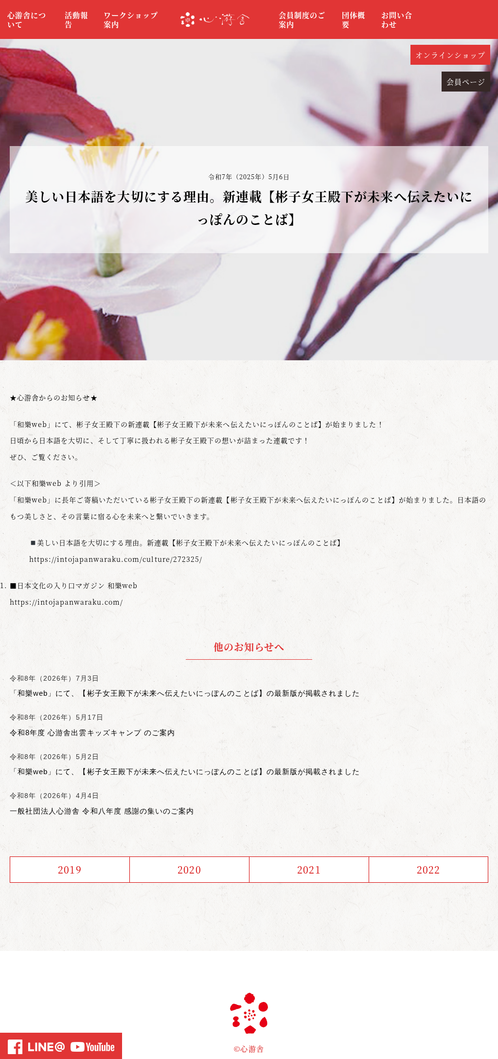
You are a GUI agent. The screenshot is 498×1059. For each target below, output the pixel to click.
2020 (189, 869)
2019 (69, 869)
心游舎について (26, 19)
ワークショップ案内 (131, 19)
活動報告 (76, 19)
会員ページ (465, 81)
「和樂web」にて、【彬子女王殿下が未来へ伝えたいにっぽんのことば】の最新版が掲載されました (185, 693)
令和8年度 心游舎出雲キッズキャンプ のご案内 (92, 732)
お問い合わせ (396, 19)
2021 (308, 869)
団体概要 (353, 19)
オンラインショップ (450, 55)
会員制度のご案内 (302, 19)
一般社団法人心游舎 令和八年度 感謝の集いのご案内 (102, 811)
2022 (428, 869)
